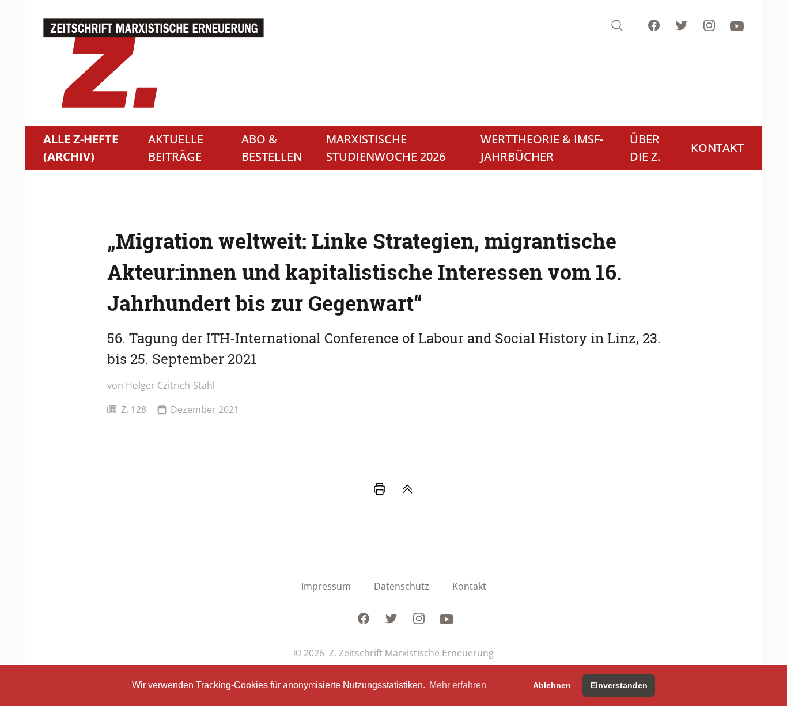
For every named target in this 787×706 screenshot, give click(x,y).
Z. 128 (133, 409)
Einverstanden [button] (619, 685)
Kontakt (469, 586)
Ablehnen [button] (552, 685)
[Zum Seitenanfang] (407, 489)
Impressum (326, 586)
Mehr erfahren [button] (457, 685)
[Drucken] (380, 489)
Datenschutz (401, 586)
